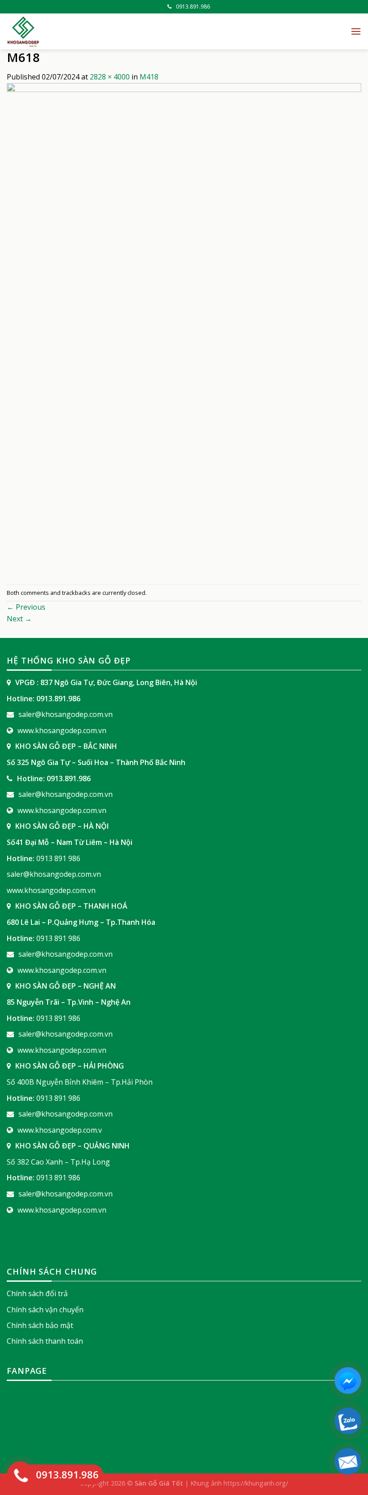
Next (19, 619)
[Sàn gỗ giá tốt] (108, 31)
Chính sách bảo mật (40, 1325)
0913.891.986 (193, 6)
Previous (26, 607)
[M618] (184, 333)
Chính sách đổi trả (37, 1293)
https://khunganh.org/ (255, 1483)
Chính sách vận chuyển (45, 1310)
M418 (149, 77)
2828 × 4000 (110, 77)
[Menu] (355, 31)
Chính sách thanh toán (45, 1341)
